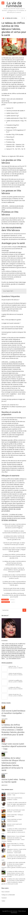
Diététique (12, 599)
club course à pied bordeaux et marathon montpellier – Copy (13, 713)
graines (13, 602)
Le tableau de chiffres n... (14, 687)
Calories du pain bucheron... (15, 673)
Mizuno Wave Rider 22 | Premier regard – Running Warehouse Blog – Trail (16, 845)
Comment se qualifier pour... (15, 680)
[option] (15, 18)
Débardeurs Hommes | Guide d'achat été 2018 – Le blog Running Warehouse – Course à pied (16, 851)
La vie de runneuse (14, 4)
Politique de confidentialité (8, 895)
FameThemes (14, 912)
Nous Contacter (6, 891)
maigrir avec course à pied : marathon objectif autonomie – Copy (14, 746)
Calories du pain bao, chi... (14, 694)
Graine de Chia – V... (13, 666)
